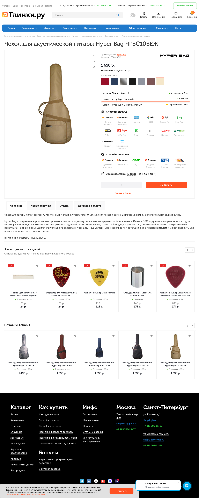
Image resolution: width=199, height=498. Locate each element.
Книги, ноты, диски (22, 464)
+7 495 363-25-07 (156, 6)
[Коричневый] (151, 82)
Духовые (15, 426)
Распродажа (17, 470)
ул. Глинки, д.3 (152, 414)
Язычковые (17, 437)
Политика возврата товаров (56, 431)
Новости (88, 426)
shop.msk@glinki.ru (126, 423)
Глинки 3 (70, 5)
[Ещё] (192, 27)
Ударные (15, 458)
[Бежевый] (160, 82)
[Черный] (133, 82)
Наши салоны (91, 420)
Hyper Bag (121, 54)
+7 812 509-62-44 (153, 445)
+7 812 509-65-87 (102, 6)
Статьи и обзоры (93, 431)
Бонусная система (42, 6)
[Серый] (142, 82)
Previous (187, 250)
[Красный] (105, 82)
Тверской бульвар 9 (137, 5)
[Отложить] (94, 55)
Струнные (16, 431)
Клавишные (17, 420)
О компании (90, 414)
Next (192, 250)
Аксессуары (17, 443)
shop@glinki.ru (151, 420)
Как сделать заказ (49, 414)
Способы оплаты (49, 420)
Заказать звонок (185, 6)
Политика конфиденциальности (58, 437)
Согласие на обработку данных (57, 443)
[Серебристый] (123, 82)
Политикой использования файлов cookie (25, 494)
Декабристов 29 (84, 5)
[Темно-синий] (114, 82)
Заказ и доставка (21, 6)
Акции (14, 414)
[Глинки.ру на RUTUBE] (117, 481)
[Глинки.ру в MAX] (110, 481)
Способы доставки (50, 426)
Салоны (6, 6)
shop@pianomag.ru (153, 439)
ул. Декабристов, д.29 (156, 433)
